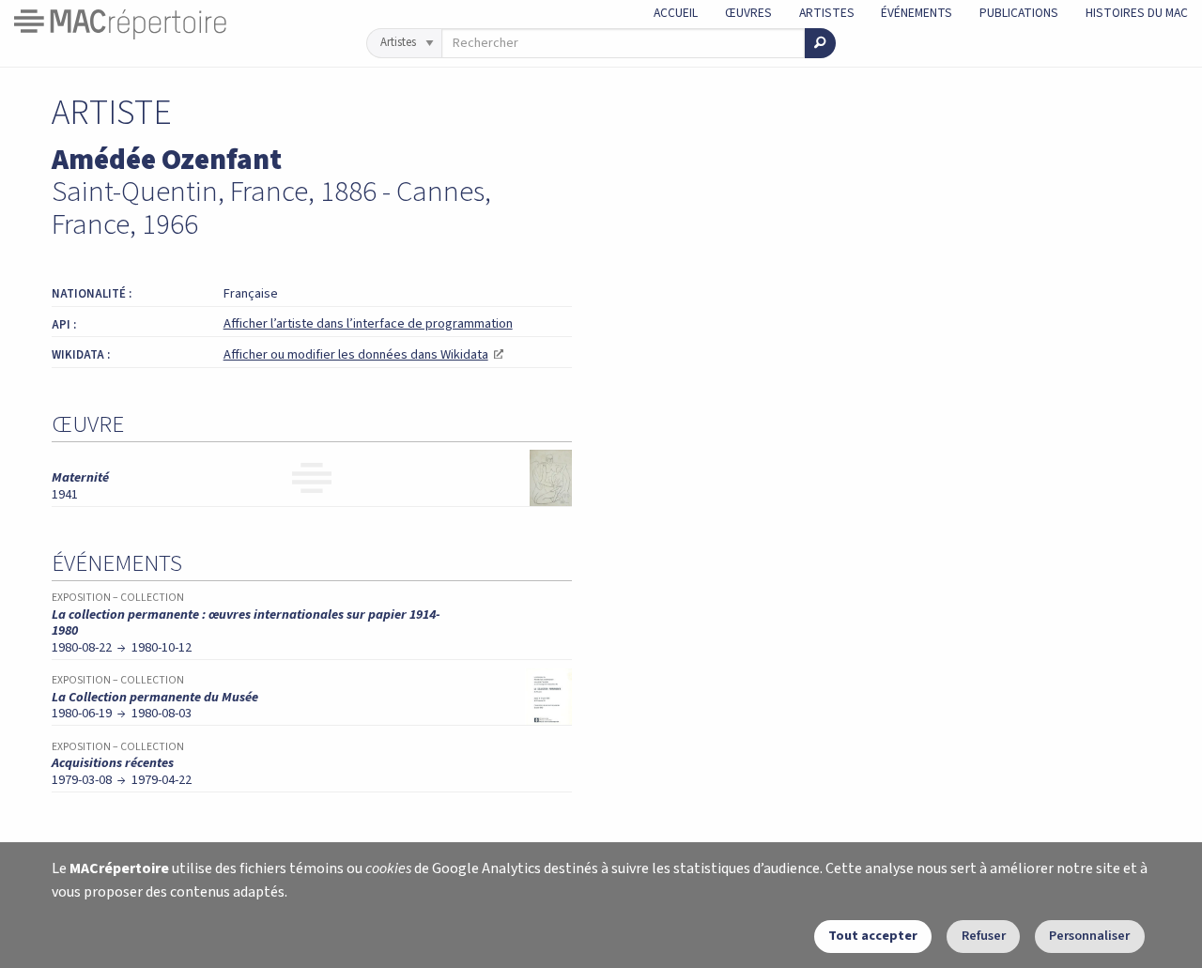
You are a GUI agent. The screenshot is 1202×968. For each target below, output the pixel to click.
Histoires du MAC (1137, 13)
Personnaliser (1089, 935)
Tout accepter (872, 935)
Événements (916, 13)
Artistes (827, 13)
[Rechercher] (820, 43)
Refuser (984, 935)
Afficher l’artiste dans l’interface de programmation (368, 323)
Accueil (676, 13)
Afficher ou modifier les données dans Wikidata (363, 354)
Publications (1018, 13)
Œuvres (748, 13)
